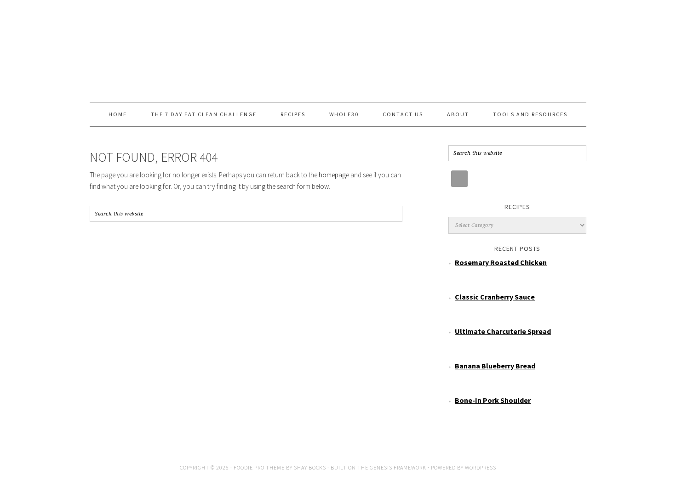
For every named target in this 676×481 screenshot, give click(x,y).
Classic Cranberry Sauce (495, 296)
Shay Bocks (310, 467)
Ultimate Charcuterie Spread (503, 331)
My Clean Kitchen (338, 47)
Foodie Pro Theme (259, 467)
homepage (334, 174)
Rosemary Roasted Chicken (501, 262)
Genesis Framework (398, 467)
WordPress (480, 467)
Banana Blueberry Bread (495, 365)
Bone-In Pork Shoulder (493, 400)
